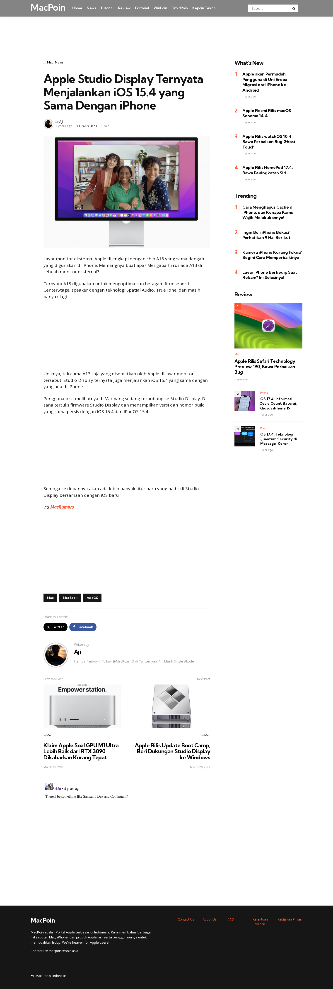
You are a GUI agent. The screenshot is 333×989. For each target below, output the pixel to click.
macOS (92, 598)
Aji (61, 121)
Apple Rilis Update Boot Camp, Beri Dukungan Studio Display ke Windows (172, 751)
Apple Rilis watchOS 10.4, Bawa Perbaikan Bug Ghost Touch (268, 142)
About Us (209, 919)
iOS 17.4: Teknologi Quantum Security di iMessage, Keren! (278, 439)
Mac (50, 62)
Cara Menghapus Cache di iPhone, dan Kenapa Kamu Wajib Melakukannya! (268, 212)
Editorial (142, 8)
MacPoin (48, 7)
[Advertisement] (166, 32)
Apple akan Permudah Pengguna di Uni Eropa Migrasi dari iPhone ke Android (264, 82)
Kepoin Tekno (203, 8)
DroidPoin (180, 8)
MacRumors (62, 507)
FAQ (231, 919)
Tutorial (106, 8)
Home (77, 8)
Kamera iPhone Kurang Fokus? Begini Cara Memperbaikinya (272, 255)
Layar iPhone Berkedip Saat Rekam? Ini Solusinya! (269, 275)
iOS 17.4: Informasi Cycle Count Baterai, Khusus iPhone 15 (278, 404)
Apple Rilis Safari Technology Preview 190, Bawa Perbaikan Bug (264, 366)
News (91, 8)
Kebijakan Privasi (290, 919)
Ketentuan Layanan (260, 921)
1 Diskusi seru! (86, 126)
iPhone (263, 392)
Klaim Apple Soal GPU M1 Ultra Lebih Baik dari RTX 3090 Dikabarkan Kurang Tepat (81, 751)
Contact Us (186, 919)
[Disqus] (126, 837)
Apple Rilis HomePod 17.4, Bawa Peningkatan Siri (267, 170)
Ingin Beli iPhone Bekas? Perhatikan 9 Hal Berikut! (267, 235)
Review (124, 8)
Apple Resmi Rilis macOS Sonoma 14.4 (266, 113)
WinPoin (160, 8)
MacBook (70, 598)
